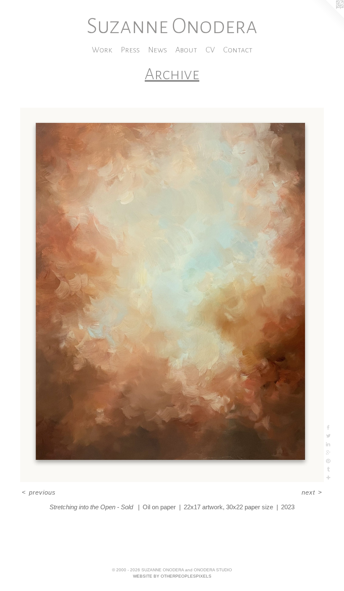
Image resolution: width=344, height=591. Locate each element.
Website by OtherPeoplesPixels (172, 576)
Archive (172, 74)
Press (130, 50)
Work (102, 50)
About (186, 50)
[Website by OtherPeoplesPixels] (327, 17)
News (157, 50)
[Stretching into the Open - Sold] (172, 295)
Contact (238, 50)
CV (210, 50)
